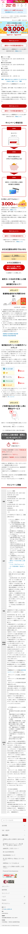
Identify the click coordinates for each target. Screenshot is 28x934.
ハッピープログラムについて (17, 564)
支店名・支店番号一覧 (8, 909)
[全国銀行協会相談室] (14, 882)
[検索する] (24, 820)
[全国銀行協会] (14, 876)
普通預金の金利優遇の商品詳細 (10, 333)
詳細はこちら (18, 51)
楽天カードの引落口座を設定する (14, 45)
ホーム (2, 16)
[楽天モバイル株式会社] (14, 1)
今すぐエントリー (14, 41)
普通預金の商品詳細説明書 (9, 335)
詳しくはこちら (11, 396)
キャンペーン (7, 16)
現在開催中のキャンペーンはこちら (14, 12)
